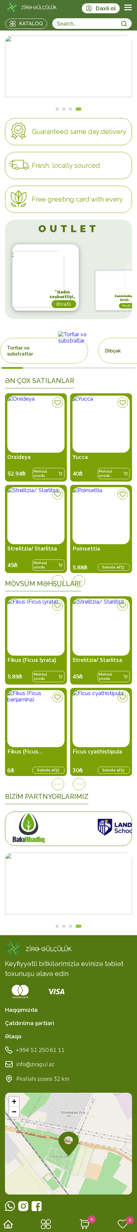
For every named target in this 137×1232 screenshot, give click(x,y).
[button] (68, 1144)
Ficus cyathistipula (97, 751)
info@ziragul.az (35, 1064)
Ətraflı (107, 312)
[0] (84, 1225)
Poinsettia (86, 548)
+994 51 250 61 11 (40, 1050)
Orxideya (19, 457)
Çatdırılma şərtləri (29, 1023)
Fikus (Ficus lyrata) (31, 660)
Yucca (80, 457)
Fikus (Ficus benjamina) (22, 751)
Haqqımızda (21, 1009)
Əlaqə (13, 1036)
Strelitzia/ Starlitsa (32, 548)
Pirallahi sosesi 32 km (42, 1078)
